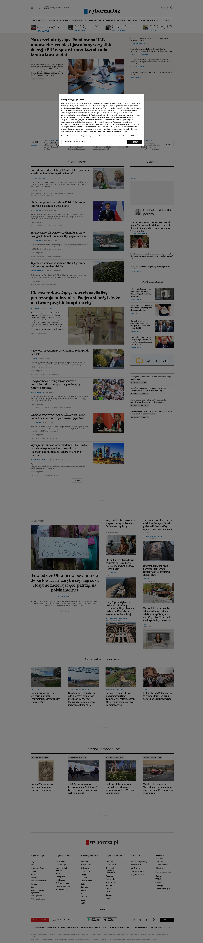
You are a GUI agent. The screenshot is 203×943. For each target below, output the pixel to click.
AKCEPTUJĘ (135, 142)
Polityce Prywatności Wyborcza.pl (94, 131)
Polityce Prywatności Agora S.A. (118, 131)
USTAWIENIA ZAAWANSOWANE (75, 142)
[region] (101, 120)
